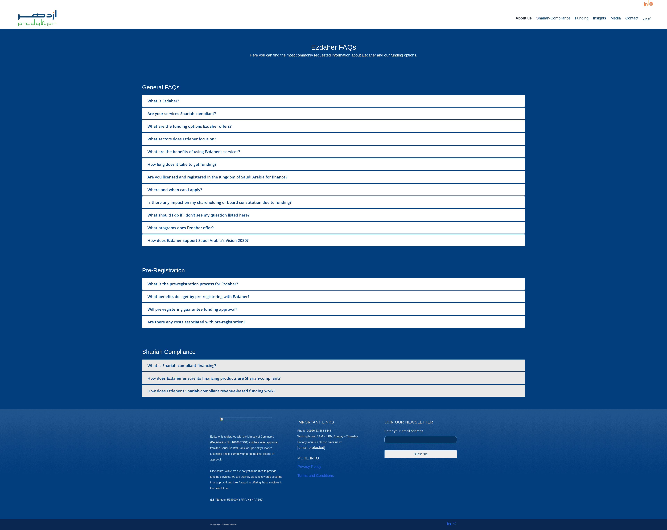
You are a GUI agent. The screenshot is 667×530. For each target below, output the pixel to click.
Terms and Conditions (315, 475)
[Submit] (420, 454)
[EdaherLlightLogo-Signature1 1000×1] (37, 18)
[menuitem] (523, 18)
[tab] (333, 101)
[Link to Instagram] (651, 3)
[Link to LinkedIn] (645, 3)
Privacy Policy (309, 466)
